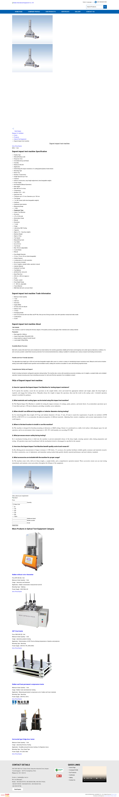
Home (15, 135)
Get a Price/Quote (17, 146)
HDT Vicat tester (17, 631)
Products (16, 137)
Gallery (78, 11)
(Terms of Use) (113, 794)
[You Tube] (57, 777)
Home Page (18, 11)
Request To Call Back (17, 133)
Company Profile (34, 11)
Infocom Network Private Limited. (110, 795)
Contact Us (90, 11)
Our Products (51, 11)
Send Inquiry (17, 131)
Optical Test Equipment (20, 139)
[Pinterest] (60, 777)
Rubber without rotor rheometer (22, 574)
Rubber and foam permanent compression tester (28, 684)
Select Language (87, 2)
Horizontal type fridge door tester (23, 739)
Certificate (65, 11)
